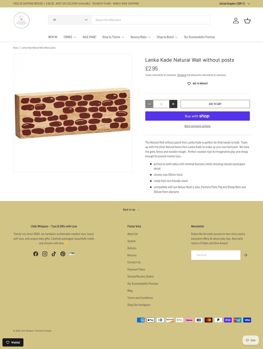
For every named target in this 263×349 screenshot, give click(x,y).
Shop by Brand (165, 37)
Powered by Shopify (43, 330)
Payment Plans (136, 269)
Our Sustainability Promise (199, 37)
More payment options (198, 126)
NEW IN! (52, 37)
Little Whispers (27, 330)
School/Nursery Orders (140, 276)
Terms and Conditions (140, 298)
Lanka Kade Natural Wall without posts (38, 48)
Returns (132, 255)
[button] (247, 20)
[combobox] (129, 19)
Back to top (129, 209)
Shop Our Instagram (138, 305)
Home (15, 48)
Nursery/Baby (138, 37)
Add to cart (215, 104)
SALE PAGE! (89, 37)
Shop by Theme (111, 37)
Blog (130, 290)
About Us (132, 234)
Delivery (131, 248)
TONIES (67, 37)
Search (131, 241)
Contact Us (134, 262)
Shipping (181, 75)
